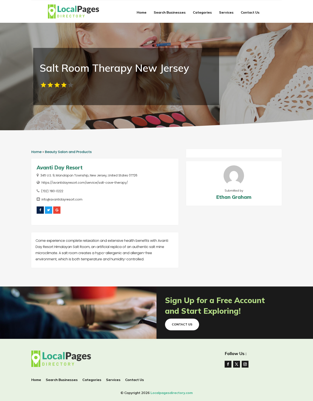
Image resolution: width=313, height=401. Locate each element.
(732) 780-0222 (52, 191)
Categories (202, 12)
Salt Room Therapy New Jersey (114, 68)
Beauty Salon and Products (68, 151)
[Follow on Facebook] (228, 364)
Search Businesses (170, 12)
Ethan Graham (233, 197)
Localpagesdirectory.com (172, 393)
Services (226, 12)
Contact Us (250, 12)
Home (141, 12)
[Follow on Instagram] (245, 364)
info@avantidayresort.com (62, 199)
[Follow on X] (236, 364)
